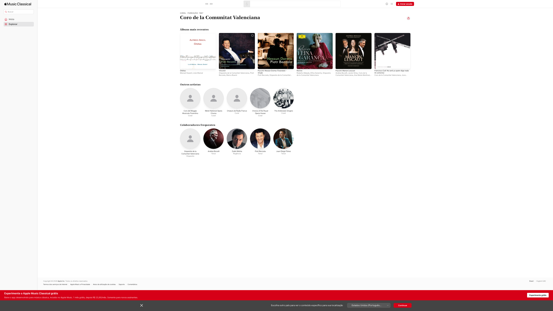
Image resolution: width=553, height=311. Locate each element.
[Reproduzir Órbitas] (183, 65)
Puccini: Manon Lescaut (346, 34)
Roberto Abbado (303, 73)
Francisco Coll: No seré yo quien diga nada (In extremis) (391, 35)
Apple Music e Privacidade (80, 284)
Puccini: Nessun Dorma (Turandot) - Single (274, 35)
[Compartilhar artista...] (408, 18)
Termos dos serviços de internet (55, 284)
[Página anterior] (177, 51)
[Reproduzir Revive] (300, 65)
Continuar (402, 305)
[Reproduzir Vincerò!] (222, 65)
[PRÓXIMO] (211, 4)
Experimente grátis (537, 295)
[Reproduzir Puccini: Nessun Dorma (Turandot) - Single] (261, 65)
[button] (19, 19)
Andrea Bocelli (341, 73)
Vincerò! (222, 34)
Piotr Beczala (263, 75)
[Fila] (391, 4)
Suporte (122, 284)
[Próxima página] (413, 51)
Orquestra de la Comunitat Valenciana (234, 73)
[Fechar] (141, 305)
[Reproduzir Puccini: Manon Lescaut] (339, 65)
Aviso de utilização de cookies (104, 284)
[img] (17, 4)
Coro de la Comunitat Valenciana (351, 74)
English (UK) (541, 281)
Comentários (132, 284)
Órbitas (183, 34)
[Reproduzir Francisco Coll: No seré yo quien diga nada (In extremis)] (378, 65)
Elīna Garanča (316, 73)
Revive (300, 34)
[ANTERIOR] (206, 4)
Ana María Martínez (362, 75)
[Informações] (387, 4)
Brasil (531, 281)
